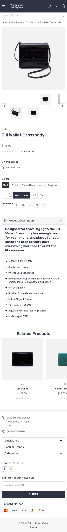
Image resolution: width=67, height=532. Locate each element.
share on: (7, 203)
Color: (6, 178)
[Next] (62, 105)
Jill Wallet (22, 388)
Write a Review (27, 151)
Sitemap (33, 527)
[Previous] (4, 105)
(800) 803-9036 (16, 431)
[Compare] (56, 7)
